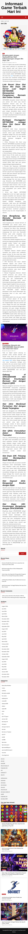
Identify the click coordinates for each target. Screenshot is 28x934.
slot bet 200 (4, 719)
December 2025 (5, 618)
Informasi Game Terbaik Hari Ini (14, 8)
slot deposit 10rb (7, 360)
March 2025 (4, 641)
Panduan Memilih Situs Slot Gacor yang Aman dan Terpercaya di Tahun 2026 (13, 563)
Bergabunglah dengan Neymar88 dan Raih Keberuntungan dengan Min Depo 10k (12, 57)
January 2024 (5, 671)
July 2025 (4, 631)
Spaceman (4, 742)
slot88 (3, 737)
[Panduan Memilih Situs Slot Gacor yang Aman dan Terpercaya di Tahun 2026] (14, 813)
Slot (3, 53)
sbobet (3, 706)
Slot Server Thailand (6, 732)
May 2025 (4, 636)
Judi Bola (4, 690)
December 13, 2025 (11, 62)
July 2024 (4, 661)
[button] (2, 17)
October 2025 (5, 623)
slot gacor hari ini (6, 726)
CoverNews (20, 930)
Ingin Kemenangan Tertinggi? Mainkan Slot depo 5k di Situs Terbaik (14, 586)
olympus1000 (5, 703)
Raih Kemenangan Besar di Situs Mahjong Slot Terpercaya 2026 (12, 569)
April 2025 (4, 639)
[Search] (26, 17)
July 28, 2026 (8, 851)
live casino (4, 695)
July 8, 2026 (8, 900)
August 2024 (5, 659)
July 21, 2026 (8, 875)
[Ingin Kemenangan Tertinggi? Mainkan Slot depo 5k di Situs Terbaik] (14, 911)
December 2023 (5, 674)
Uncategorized (5, 755)
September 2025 (5, 626)
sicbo (3, 711)
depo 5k (2, 774)
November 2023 (5, 676)
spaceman (3, 780)
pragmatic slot (4, 796)
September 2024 (5, 656)
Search (3, 548)
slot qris (6, 343)
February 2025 (5, 644)
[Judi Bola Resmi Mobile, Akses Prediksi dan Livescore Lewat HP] (14, 887)
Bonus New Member (6, 685)
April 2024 (4, 669)
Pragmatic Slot (4, 767)
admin (5, 62)
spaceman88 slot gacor (7, 750)
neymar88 (4, 701)
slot (12, 75)
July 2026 (4, 608)
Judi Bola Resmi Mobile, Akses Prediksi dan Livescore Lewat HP (14, 580)
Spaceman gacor (5, 744)
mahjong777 (3, 772)
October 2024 (5, 654)
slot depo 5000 (4, 798)
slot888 (3, 739)
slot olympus (4, 785)
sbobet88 (4, 708)
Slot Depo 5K (5, 721)
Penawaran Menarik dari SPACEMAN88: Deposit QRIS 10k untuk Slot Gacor (13, 347)
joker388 (3, 763)
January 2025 (5, 646)
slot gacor (4, 724)
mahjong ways (4, 778)
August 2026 (5, 606)
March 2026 (4, 616)
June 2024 (4, 664)
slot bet (2, 761)
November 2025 (5, 621)
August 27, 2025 (10, 350)
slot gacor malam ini (5, 791)
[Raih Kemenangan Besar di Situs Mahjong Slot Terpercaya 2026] (14, 838)
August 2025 (5, 629)
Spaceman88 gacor (6, 747)
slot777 (3, 734)
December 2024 (5, 649)
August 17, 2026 (8, 826)
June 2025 (4, 634)
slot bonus (3, 782)
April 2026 (4, 613)
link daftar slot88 (6, 693)
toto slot (4, 752)
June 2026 (4, 611)
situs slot (3, 787)
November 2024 (5, 651)
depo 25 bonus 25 (5, 765)
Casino (3, 688)
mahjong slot (5, 698)
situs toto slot (4, 789)
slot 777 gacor (5, 716)
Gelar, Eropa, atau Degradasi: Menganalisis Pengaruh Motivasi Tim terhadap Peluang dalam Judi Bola (14, 575)
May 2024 (4, 666)
